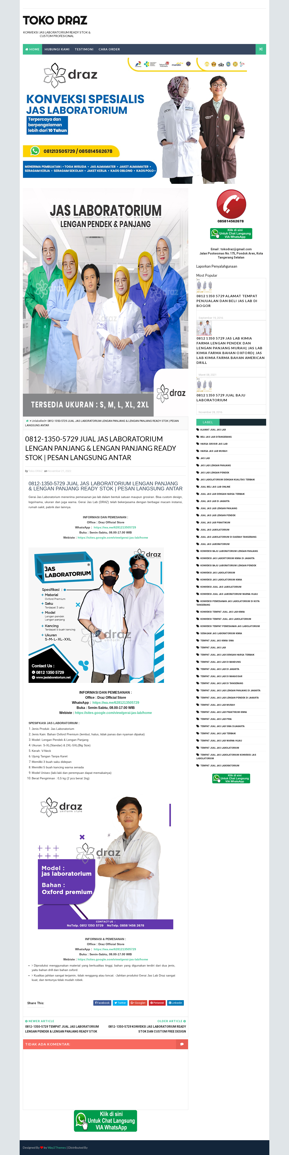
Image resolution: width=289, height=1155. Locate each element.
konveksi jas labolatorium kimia (221, 579)
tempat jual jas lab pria (216, 719)
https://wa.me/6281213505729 (115, 527)
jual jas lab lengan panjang (218, 508)
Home (34, 49)
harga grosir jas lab (213, 444)
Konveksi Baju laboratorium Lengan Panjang (229, 551)
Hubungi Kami (57, 49)
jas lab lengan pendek (214, 472)
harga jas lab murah (213, 451)
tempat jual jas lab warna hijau (221, 740)
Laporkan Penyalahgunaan (216, 266)
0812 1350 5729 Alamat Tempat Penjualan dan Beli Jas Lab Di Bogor (227, 301)
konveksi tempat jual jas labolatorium (225, 619)
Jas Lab (205, 458)
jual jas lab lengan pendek (217, 515)
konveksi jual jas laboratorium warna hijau (229, 594)
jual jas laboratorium (215, 544)
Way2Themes (57, 1147)
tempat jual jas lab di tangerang (221, 683)
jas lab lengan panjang (215, 465)
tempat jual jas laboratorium (219, 765)
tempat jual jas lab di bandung (220, 662)
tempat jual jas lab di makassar (221, 676)
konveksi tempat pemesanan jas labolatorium (230, 626)
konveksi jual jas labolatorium (220, 587)
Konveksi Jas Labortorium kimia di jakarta (227, 558)
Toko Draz (55, 20)
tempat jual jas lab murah (217, 705)
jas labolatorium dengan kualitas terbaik (227, 479)
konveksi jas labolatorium (217, 572)
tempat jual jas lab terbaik (218, 733)
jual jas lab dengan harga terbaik (222, 494)
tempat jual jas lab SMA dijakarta (222, 726)
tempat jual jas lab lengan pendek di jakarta (229, 697)
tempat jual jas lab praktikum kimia (223, 712)
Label (208, 422)
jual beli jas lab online (215, 486)
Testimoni (84, 49)
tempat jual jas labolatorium (219, 748)
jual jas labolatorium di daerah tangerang (228, 537)
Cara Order (109, 49)
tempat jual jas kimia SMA (217, 640)
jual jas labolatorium (214, 529)
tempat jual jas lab (213, 647)
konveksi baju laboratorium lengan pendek (228, 565)
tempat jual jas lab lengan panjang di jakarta (230, 690)
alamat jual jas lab (213, 429)
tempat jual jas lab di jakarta (219, 669)
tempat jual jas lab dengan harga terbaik (227, 654)
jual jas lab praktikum (215, 522)
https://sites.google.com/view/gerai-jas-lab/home (113, 537)
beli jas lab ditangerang (216, 437)
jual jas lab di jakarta (215, 501)
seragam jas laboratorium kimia (221, 633)
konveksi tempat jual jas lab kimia (222, 611)
